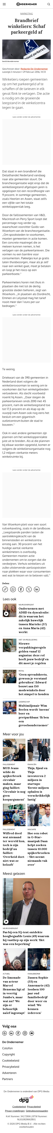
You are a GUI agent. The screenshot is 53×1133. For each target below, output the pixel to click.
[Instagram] (25, 1033)
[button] (15, 1111)
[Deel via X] (29, 589)
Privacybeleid (34, 1107)
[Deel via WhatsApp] (13, 589)
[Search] (49, 4)
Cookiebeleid (19, 1107)
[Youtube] (31, 1033)
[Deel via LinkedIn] (37, 589)
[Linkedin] (11, 1033)
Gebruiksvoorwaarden (37, 1111)
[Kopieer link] (5, 589)
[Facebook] (18, 1033)
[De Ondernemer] (26, 4)
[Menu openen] (4, 4)
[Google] (4, 1033)
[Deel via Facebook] (21, 589)
